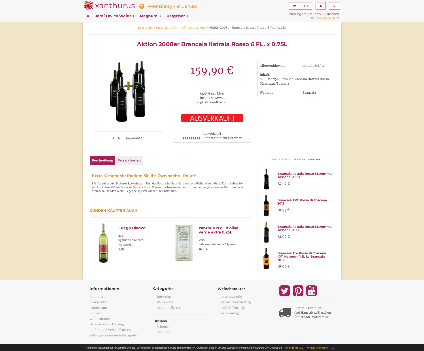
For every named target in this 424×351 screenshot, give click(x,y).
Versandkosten (129, 160)
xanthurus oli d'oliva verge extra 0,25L (218, 230)
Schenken (164, 327)
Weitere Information (317, 347)
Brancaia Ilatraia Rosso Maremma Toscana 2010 (304, 228)
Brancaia (309, 93)
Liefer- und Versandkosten (110, 330)
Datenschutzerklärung (106, 324)
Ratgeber (176, 16)
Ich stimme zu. (294, 347)
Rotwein (133, 183)
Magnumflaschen (170, 308)
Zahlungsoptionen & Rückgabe (113, 335)
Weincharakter (231, 289)
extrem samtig (231, 297)
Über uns (96, 297)
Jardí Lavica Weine (113, 16)
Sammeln (164, 332)
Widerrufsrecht (101, 319)
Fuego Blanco (132, 228)
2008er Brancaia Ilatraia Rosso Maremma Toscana (143, 187)
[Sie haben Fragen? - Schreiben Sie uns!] (334, 6)
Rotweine (164, 297)
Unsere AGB (98, 302)
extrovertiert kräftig (235, 302)
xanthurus (115, 5)
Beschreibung (102, 160)
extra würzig (229, 313)
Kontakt (95, 313)
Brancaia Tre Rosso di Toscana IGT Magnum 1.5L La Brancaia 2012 (301, 256)
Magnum (149, 16)
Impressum (98, 308)
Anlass (161, 321)
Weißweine (165, 302)
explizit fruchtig (232, 308)
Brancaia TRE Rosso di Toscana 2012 (302, 201)
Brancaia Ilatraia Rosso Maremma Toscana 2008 (304, 175)
